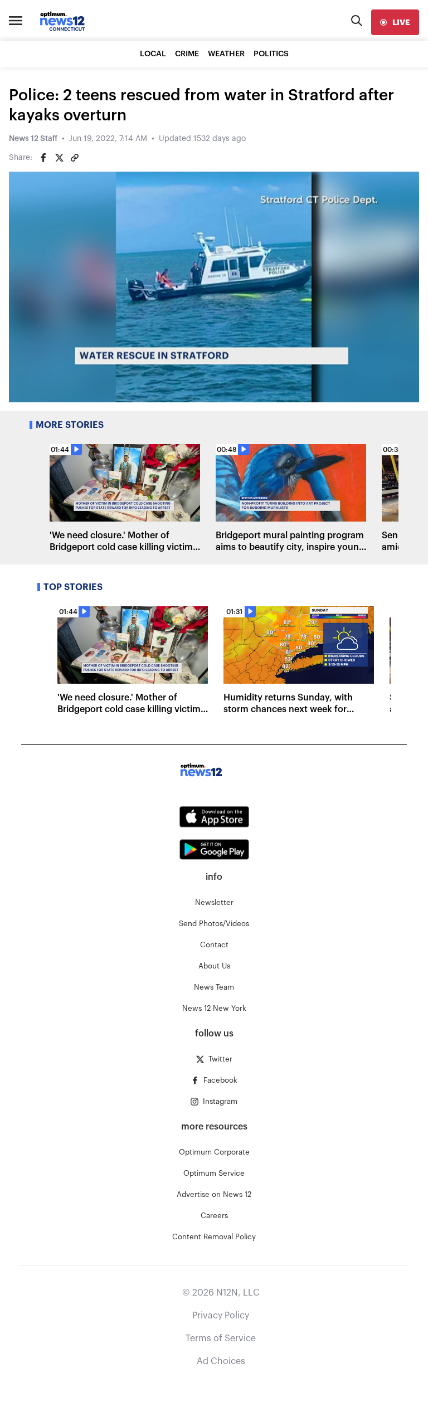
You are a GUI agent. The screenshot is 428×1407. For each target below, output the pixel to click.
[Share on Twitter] (59, 157)
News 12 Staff (33, 139)
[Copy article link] (74, 157)
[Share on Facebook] (43, 157)
